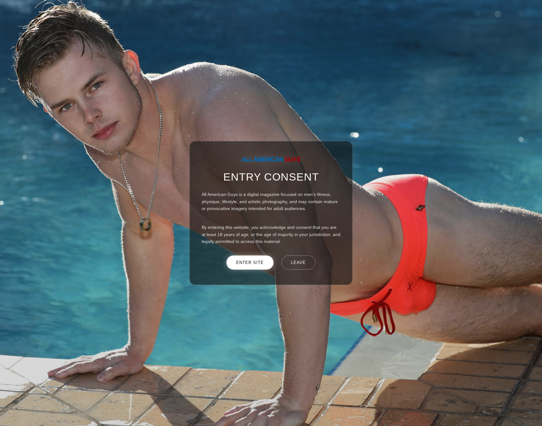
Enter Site (250, 262)
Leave (298, 262)
